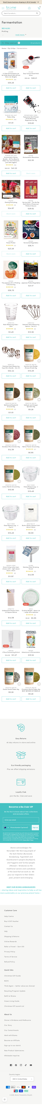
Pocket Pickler (11, 243)
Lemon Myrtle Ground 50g (11, 487)
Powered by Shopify (25, 1095)
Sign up (35, 827)
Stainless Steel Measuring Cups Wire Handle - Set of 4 (11, 367)
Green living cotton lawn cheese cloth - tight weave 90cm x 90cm (11, 568)
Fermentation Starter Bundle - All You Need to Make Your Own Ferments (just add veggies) (11, 159)
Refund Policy (9, 962)
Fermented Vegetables (31, 243)
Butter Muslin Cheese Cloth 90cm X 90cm (31, 526)
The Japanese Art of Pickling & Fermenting (11, 283)
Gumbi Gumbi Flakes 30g (11, 689)
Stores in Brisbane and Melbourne (17, 1020)
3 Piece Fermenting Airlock (11, 652)
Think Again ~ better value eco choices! (19, 986)
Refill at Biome (10, 996)
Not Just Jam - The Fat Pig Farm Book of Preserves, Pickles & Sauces (31, 204)
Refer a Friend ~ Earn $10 (14, 946)
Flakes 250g (11, 117)
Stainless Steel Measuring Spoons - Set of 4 (31, 325)
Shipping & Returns (11, 936)
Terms (32, 840)
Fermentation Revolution (31, 157)
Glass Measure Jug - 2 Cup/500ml (31, 487)
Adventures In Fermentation (31, 652)
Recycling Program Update (14, 991)
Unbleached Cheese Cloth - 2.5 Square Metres (11, 611)
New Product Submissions (14, 1050)
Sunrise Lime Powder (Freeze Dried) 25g (31, 367)
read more (20, 35)
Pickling (5, 31)
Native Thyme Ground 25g (30, 446)
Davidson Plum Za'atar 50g (11, 446)
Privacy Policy (26, 840)
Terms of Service (10, 957)
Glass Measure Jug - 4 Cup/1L (11, 526)
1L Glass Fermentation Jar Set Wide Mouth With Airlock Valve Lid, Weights (11, 75)
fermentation (22, 48)
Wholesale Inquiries (11, 1055)
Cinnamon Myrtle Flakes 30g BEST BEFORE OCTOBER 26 (31, 690)
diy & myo (11, 48)
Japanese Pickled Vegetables (31, 283)
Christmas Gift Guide (12, 976)
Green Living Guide (11, 1001)
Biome (17, 1095)
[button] (3, 8)
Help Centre (9, 916)
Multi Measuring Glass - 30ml (11, 325)
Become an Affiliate (12, 1040)
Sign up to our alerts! (12, 1045)
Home (4, 48)
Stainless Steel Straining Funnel (31, 568)
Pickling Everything (11, 202)
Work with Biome (10, 1035)
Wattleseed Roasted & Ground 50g (11, 405)
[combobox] (6, 827)
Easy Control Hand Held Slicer (31, 74)
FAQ (6, 931)
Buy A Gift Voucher (11, 921)
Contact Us (8, 926)
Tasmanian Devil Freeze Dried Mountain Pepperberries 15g (31, 118)
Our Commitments (11, 1030)
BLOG (6, 981)
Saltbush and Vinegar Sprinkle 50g (31, 405)
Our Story (8, 1025)
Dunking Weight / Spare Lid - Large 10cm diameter (31, 611)
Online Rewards (10, 941)
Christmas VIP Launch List (14, 1006)
